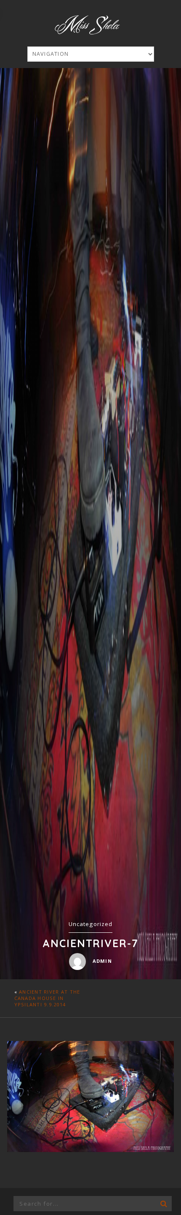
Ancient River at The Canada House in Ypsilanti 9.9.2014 (47, 998)
